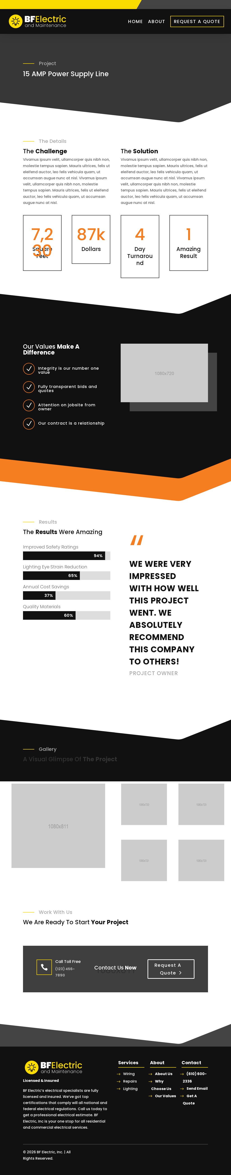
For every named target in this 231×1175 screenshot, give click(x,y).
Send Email (197, 1088)
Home (135, 21)
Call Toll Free (68, 961)
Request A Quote (197, 21)
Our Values (165, 1096)
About (156, 21)
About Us (163, 1073)
